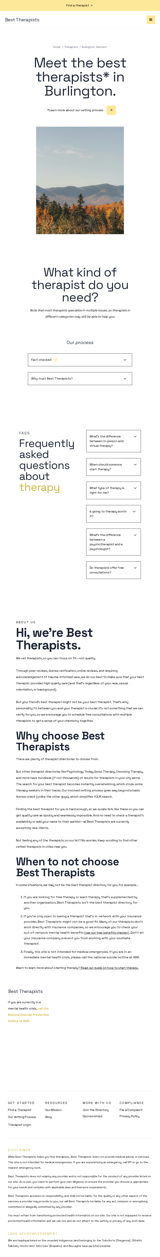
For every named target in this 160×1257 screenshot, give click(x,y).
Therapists (71, 47)
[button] (151, 19)
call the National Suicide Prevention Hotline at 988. (28, 1014)
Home (56, 47)
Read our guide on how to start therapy (109, 968)
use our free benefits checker (106, 933)
